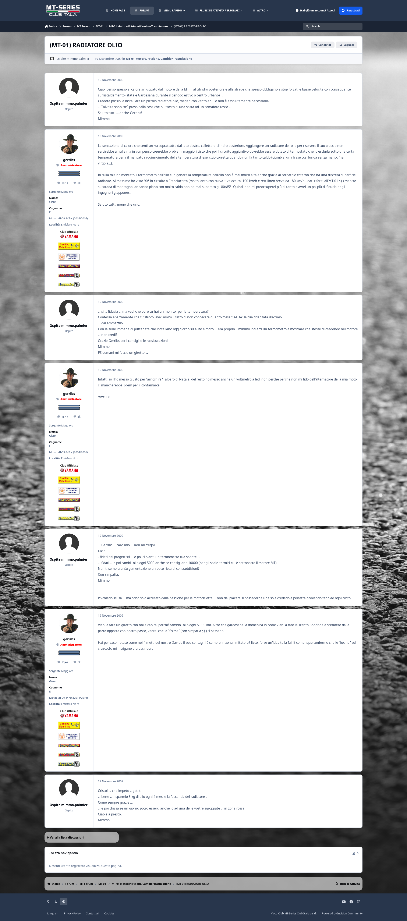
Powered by (342, 913)
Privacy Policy (72, 913)
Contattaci (92, 913)
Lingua (52, 913)
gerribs (69, 160)
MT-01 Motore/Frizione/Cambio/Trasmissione (159, 59)
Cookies (109, 913)
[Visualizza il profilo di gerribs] (69, 144)
